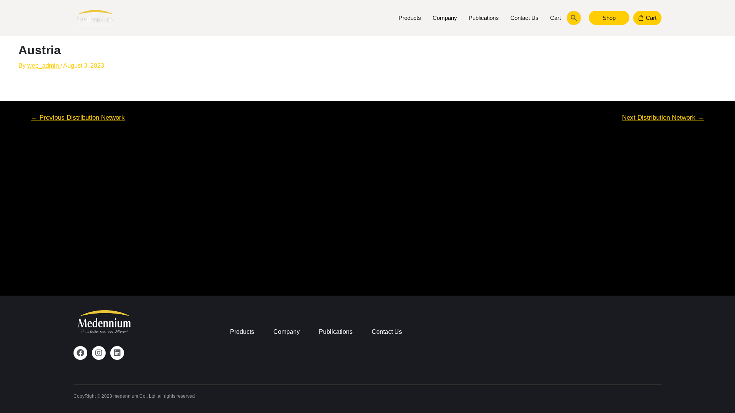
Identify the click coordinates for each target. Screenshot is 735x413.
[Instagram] (99, 353)
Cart (555, 18)
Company (445, 18)
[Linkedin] (117, 353)
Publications (484, 18)
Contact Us (524, 18)
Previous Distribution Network (78, 117)
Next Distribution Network (663, 117)
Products (410, 18)
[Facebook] (80, 353)
